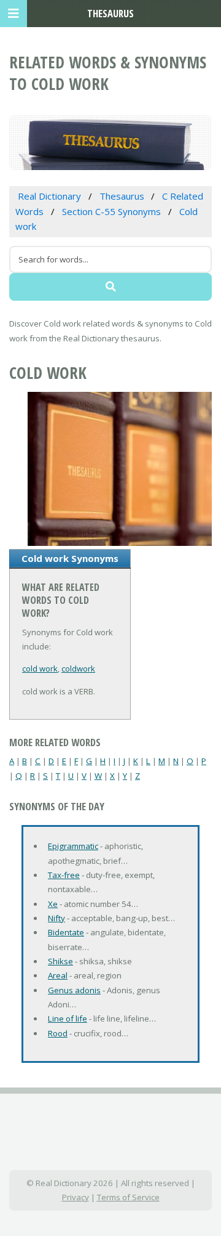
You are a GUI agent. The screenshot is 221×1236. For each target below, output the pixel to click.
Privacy (75, 1197)
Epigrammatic (73, 846)
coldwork (78, 668)
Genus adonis (74, 990)
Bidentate (66, 932)
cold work (40, 668)
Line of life (67, 1018)
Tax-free (64, 874)
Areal (58, 975)
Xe (53, 903)
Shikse (60, 961)
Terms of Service (128, 1197)
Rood (58, 1033)
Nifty (56, 918)
